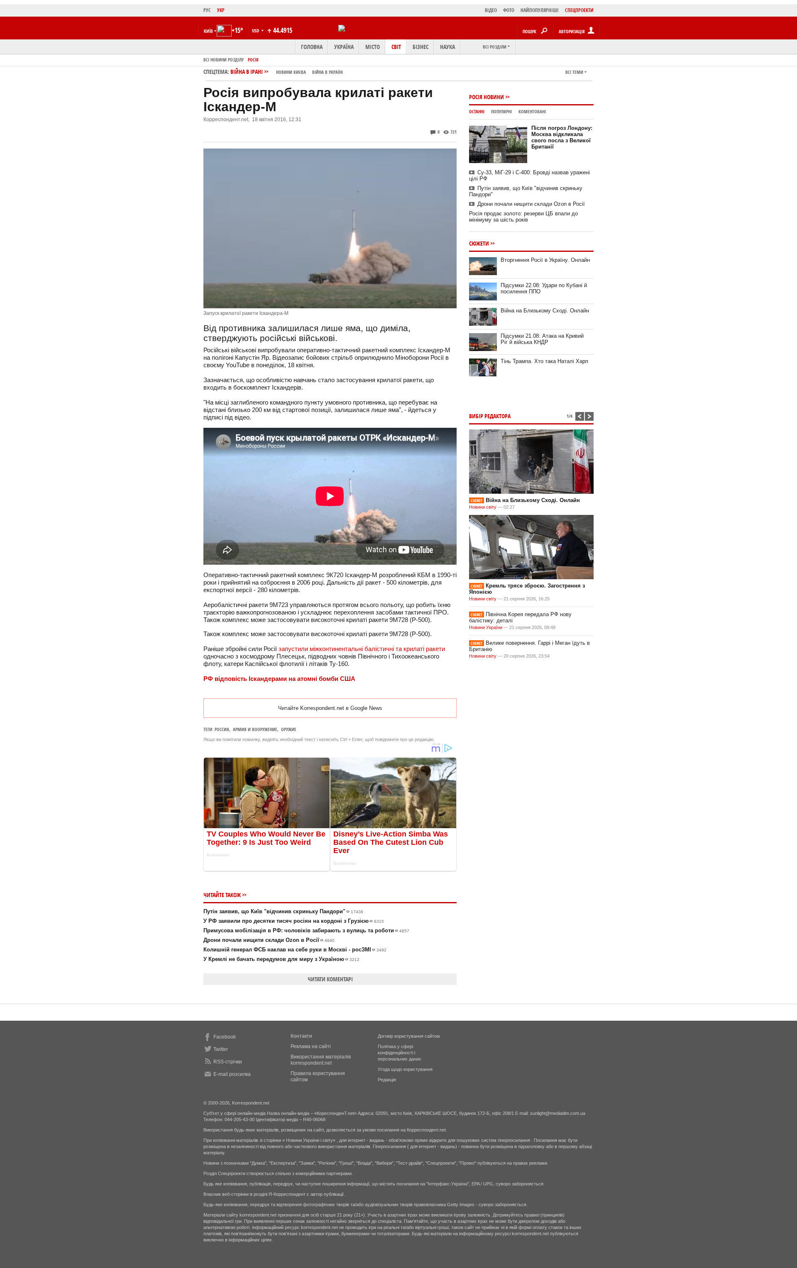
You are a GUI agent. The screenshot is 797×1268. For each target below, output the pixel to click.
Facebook (224, 1037)
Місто (372, 47)
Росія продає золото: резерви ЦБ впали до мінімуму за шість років (523, 216)
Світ (396, 47)
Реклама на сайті (311, 1046)
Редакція (387, 1079)
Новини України (485, 627)
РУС (207, 10)
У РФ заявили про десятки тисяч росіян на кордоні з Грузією (293, 921)
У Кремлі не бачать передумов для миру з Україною (281, 959)
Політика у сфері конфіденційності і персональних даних (399, 1052)
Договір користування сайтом (409, 1036)
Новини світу (482, 507)
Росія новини (486, 97)
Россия (222, 729)
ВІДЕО (491, 10)
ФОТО (508, 10)
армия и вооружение (255, 729)
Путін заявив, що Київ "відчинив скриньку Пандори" (283, 911)
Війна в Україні (327, 72)
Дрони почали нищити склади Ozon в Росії (269, 940)
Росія (253, 59)
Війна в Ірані (286, 72)
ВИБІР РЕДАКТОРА (490, 416)
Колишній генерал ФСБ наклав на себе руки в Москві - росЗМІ (294, 949)
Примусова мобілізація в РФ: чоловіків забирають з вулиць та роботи (306, 930)
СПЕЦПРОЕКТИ (579, 10)
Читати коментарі (330, 979)
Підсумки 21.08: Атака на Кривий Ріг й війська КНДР (542, 339)
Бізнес (420, 47)
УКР (221, 10)
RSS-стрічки (227, 1062)
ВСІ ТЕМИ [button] (574, 72)
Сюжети (479, 243)
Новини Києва (291, 72)
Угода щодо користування (405, 1069)
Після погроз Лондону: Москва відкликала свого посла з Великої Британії (561, 137)
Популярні (501, 111)
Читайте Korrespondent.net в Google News (330, 708)
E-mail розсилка (232, 1074)
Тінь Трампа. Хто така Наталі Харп (544, 361)
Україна (344, 47)
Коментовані (532, 111)
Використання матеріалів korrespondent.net (321, 1060)
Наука (447, 47)
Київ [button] (208, 31)
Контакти (301, 1036)
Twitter (220, 1049)
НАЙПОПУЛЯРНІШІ (540, 10)
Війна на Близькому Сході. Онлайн (545, 310)
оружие (288, 729)
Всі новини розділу (223, 59)
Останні (476, 111)
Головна (312, 47)
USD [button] (256, 30)
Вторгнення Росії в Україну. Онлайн (545, 260)
